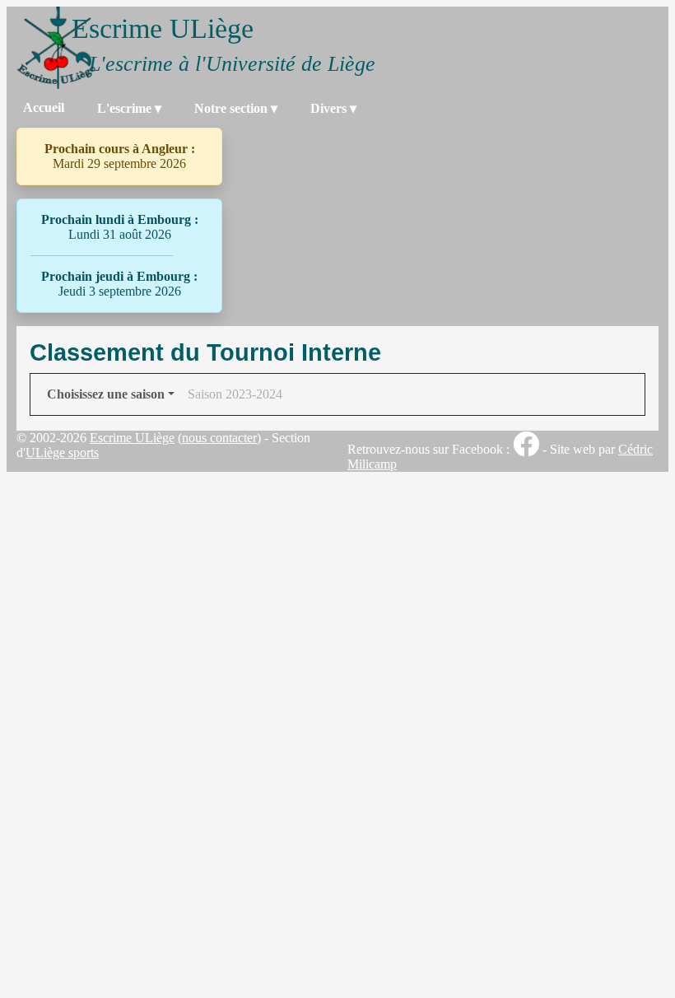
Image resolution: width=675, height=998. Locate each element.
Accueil (43, 107)
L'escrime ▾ (129, 108)
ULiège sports (62, 452)
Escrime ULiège (132, 438)
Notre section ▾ (235, 108)
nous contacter (219, 438)
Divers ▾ (333, 108)
